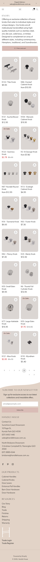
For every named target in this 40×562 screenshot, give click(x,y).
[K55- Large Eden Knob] (29, 307)
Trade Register (8, 543)
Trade (4, 510)
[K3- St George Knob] (29, 138)
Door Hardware (8, 493)
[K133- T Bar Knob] (10, 68)
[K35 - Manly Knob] (29, 240)
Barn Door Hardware (10, 490)
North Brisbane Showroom (13, 443)
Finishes (5, 513)
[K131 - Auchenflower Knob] (10, 103)
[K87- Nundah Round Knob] (10, 173)
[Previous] (4, 3)
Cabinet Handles (9, 477)
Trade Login (7, 540)
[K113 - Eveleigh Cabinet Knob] (29, 173)
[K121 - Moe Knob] (10, 342)
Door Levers (7, 483)
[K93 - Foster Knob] (29, 207)
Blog (4, 507)
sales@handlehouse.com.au (14, 438)
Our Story (6, 504)
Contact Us (6, 422)
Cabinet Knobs (8, 480)
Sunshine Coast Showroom (13, 425)
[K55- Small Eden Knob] (10, 272)
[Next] (36, 3)
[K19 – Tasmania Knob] (10, 207)
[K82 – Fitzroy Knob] (10, 240)
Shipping (6, 520)
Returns (5, 517)
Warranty (6, 523)
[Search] (37, 9)
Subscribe (20, 410)
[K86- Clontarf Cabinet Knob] (29, 68)
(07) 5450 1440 (8, 435)
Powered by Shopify (20, 556)
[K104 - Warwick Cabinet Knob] (29, 103)
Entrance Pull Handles (11, 486)
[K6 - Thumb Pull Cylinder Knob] (29, 272)
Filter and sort (21, 48)
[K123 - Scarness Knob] (10, 138)
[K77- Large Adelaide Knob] (10, 307)
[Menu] (3, 9)
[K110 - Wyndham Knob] (29, 342)
